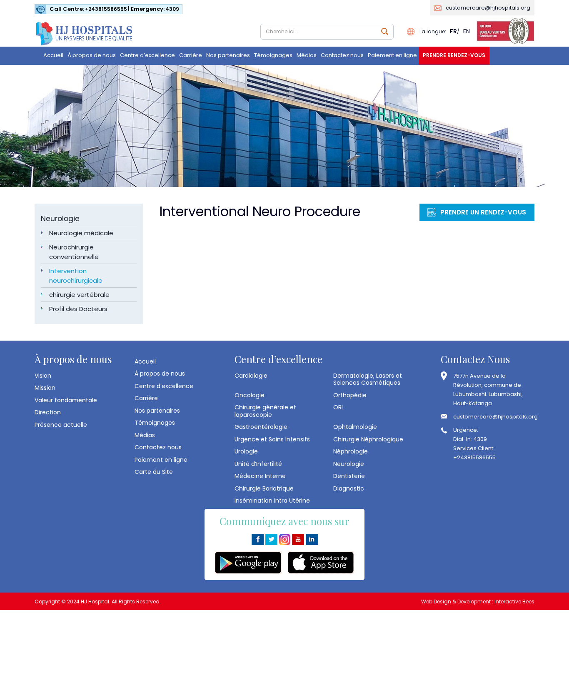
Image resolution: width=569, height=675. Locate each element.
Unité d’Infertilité (258, 464)
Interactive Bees (514, 601)
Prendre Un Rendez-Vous (483, 212)
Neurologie (60, 219)
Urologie (246, 451)
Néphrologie (350, 451)
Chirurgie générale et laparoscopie (265, 410)
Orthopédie (350, 395)
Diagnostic (348, 488)
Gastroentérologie (261, 427)
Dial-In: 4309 (470, 439)
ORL (338, 407)
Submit (384, 31)
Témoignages (273, 55)
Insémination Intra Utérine (272, 500)
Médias (307, 55)
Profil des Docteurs (78, 308)
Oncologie (250, 395)
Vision (43, 375)
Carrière (190, 55)
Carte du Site (154, 472)
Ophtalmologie (355, 427)
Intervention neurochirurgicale (75, 276)
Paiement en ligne (392, 55)
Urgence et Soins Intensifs (272, 439)
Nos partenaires (228, 55)
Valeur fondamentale (66, 400)
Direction (48, 412)
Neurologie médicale (81, 233)
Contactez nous (342, 55)
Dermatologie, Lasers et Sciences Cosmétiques (367, 379)
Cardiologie (251, 375)
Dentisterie (349, 476)
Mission (45, 388)
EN (466, 31)
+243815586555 (106, 8)
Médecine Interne (260, 476)
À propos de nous (91, 55)
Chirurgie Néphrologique (368, 439)
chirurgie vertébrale (79, 294)
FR (453, 31)
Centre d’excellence (147, 55)
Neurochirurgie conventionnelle (74, 252)
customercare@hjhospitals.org (488, 8)
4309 (172, 8)
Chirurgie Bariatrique (264, 488)
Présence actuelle (61, 425)
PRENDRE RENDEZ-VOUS (454, 55)
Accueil (53, 55)
